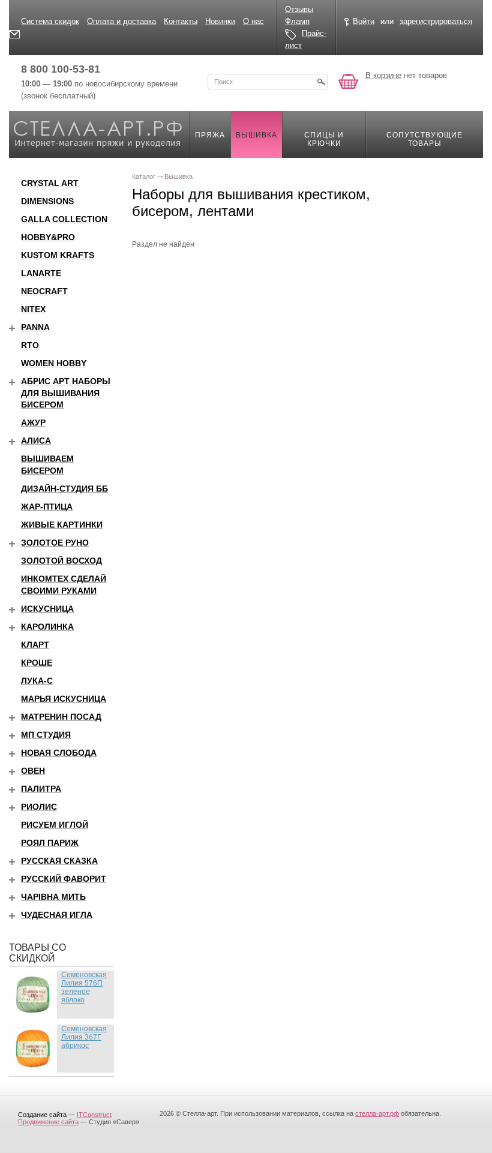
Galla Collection (64, 219)
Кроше (36, 662)
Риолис (39, 806)
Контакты (180, 21)
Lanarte (41, 273)
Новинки (220, 21)
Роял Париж (50, 842)
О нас (253, 21)
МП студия (46, 734)
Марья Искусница (63, 698)
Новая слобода (59, 752)
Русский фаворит (63, 879)
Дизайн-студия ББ (64, 488)
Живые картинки (62, 524)
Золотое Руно (55, 542)
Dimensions (47, 201)
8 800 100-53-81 (60, 69)
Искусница (47, 608)
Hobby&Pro (48, 237)
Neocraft (44, 291)
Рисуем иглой (54, 824)
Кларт (35, 644)
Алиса (36, 440)
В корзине (383, 75)
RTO (30, 345)
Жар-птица (47, 506)
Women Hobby (53, 363)
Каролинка (47, 626)
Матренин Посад (61, 716)
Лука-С (37, 680)
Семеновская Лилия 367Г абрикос (84, 1037)
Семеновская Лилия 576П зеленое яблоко (84, 987)
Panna (35, 327)
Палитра (41, 788)
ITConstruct (94, 1114)
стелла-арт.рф (377, 1113)
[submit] (321, 81)
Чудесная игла (56, 915)
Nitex (33, 309)
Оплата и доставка (121, 21)
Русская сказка (59, 861)
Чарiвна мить (53, 897)
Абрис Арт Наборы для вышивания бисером (65, 393)
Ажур (33, 422)
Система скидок (50, 21)
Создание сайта (42, 1114)
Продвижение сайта (48, 1121)
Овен (33, 770)
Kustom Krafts (57, 255)
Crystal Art (50, 183)
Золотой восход (61, 560)
